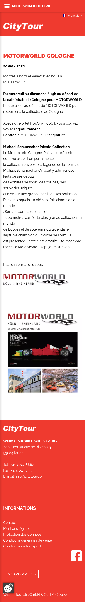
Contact (9, 523)
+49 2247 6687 (22, 465)
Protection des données (22, 534)
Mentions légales (16, 529)
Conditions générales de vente (27, 540)
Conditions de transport (22, 546)
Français (73, 15)
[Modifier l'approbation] (8, 588)
